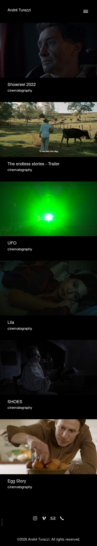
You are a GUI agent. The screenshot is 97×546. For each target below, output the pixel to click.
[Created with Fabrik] (2, 522)
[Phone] (62, 518)
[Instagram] (35, 518)
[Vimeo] (44, 518)
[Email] (53, 518)
